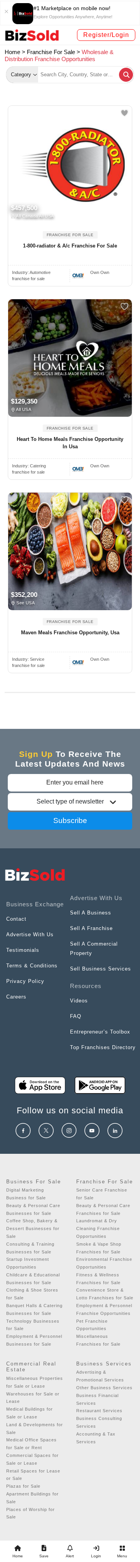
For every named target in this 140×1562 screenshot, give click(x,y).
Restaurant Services (99, 1410)
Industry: (31, 272)
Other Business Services (104, 1387)
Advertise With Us (30, 934)
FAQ (75, 1016)
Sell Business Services (100, 969)
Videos (79, 1001)
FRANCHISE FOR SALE (70, 235)
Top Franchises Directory (103, 1047)
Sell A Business (90, 913)
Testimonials (22, 950)
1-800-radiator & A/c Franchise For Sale (70, 246)
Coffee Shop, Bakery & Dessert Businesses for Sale (33, 1228)
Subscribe (70, 820)
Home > (15, 52)
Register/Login (106, 35)
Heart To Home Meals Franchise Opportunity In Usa (70, 443)
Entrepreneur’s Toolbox (100, 1032)
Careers (16, 997)
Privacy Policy (25, 981)
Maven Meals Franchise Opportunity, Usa (70, 632)
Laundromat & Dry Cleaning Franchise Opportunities (98, 1228)
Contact (16, 919)
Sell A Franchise (91, 928)
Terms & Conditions (32, 966)
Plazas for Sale (23, 1486)
